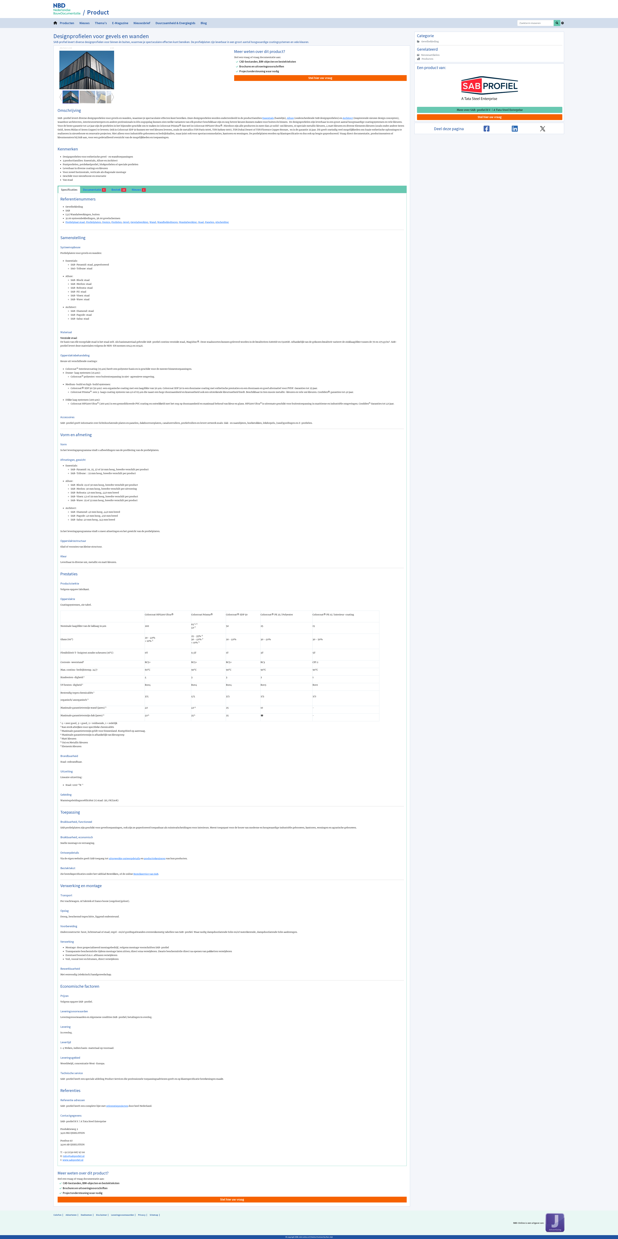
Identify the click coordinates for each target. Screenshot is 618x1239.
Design (106, 222)
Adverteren (71, 1214)
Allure (290, 118)
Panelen (209, 222)
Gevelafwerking (139, 222)
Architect (348, 118)
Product (98, 12)
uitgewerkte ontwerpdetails (124, 858)
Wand (153, 222)
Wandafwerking (188, 222)
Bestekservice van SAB (145, 873)
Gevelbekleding (430, 41)
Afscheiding (222, 222)
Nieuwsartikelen (430, 55)
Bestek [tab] (118, 189)
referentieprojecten (117, 1105)
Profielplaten (93, 222)
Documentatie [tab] (93, 189)
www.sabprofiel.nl (73, 1160)
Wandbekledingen (167, 222)
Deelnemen (86, 1214)
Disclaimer (101, 1214)
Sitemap (154, 1214)
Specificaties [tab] (69, 189)
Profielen (116, 222)
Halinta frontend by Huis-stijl (322, 1237)
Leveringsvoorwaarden (122, 1214)
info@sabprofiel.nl (73, 1156)
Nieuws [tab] (138, 189)
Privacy (141, 1214)
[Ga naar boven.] (562, 23)
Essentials (268, 118)
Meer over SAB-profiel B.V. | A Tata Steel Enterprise (490, 109)
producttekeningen (154, 858)
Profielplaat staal (75, 222)
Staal (201, 222)
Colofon (57, 1214)
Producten (427, 58)
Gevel (126, 222)
